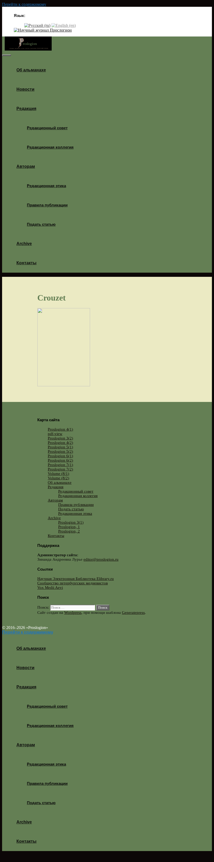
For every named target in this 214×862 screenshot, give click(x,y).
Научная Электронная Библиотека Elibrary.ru (75, 579)
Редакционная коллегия (50, 147)
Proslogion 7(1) (60, 465)
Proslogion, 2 (69, 531)
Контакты (26, 263)
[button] (38, 108)
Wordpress (72, 612)
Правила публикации (47, 205)
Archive (24, 243)
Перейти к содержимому (24, 4)
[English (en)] (63, 25)
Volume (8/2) (58, 478)
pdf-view (55, 434)
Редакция (26, 108)
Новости (25, 89)
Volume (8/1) (58, 474)
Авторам (25, 166)
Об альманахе (31, 70)
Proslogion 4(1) (60, 429)
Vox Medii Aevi (50, 587)
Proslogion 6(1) (60, 456)
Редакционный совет (47, 128)
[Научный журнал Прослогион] (43, 30)
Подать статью (41, 224)
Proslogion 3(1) (71, 522)
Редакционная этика (46, 186)
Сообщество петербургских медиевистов (72, 583)
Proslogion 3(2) (60, 438)
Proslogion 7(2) (60, 469)
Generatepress (133, 612)
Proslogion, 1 (69, 527)
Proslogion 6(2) (60, 460)
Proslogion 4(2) (60, 443)
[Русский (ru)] (37, 25)
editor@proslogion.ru (101, 559)
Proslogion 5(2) (60, 451)
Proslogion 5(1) (60, 447)
